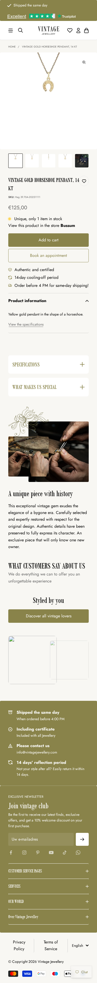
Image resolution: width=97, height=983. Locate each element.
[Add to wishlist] (84, 181)
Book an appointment (48, 255)
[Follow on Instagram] (24, 852)
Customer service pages (25, 871)
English (77, 945)
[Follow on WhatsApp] (78, 852)
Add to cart (48, 240)
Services (14, 886)
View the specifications (26, 324)
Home (12, 47)
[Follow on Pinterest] (37, 852)
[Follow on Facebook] (10, 852)
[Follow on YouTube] (51, 852)
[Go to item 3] (48, 160)
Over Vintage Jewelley (23, 916)
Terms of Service (51, 945)
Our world (16, 901)
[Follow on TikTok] (64, 852)
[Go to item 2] (32, 160)
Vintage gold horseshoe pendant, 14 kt (49, 47)
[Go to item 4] (65, 160)
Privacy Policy (19, 945)
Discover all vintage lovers (48, 616)
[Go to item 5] (81, 160)
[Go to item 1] (15, 160)
